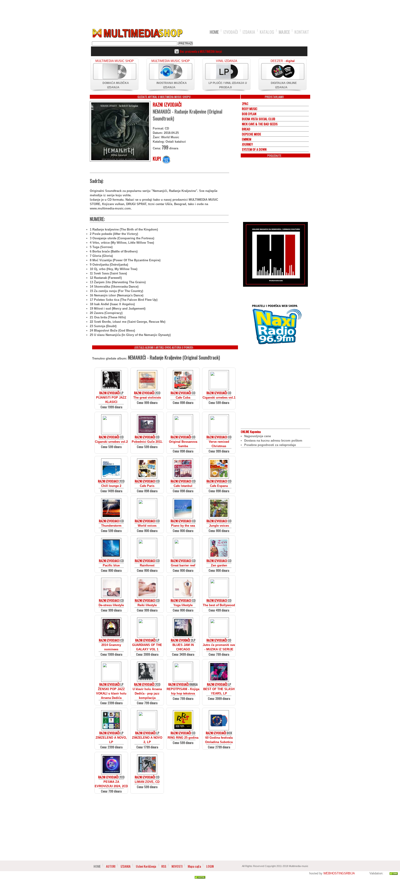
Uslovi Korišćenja (146, 866)
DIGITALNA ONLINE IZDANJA (284, 85)
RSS (163, 866)
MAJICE (284, 32)
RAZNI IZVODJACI (216, 436)
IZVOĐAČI (230, 32)
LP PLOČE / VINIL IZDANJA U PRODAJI (228, 85)
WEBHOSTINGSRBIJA (339, 873)
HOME (214, 32)
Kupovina (251, 431)
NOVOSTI (177, 866)
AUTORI (110, 866)
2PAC (245, 103)
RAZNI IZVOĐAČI (180, 640)
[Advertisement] (200, 12)
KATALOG (267, 32)
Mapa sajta (194, 866)
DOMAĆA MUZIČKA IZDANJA (116, 85)
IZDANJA (249, 32)
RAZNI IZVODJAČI (167, 104)
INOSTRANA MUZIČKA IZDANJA (171, 85)
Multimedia (137, 33)
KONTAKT (301, 32)
